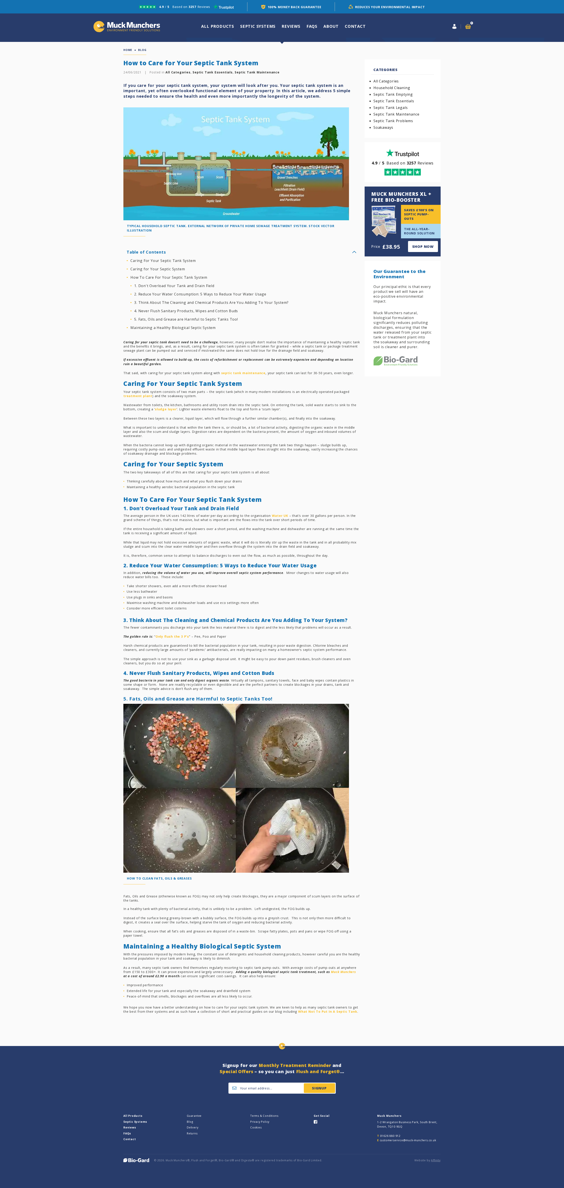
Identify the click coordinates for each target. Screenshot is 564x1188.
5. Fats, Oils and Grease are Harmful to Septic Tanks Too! (186, 319)
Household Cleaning (391, 87)
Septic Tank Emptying (393, 94)
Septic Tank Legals (390, 107)
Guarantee (194, 1116)
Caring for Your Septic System (157, 269)
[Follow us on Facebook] (315, 1122)
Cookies (256, 1127)
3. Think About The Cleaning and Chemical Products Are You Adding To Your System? (211, 302)
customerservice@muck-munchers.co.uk (408, 1140)
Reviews (291, 26)
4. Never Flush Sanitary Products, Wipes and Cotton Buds (186, 310)
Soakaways (383, 127)
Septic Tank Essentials (213, 72)
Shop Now (423, 246)
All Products (133, 1116)
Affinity (436, 1160)
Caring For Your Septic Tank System (163, 260)
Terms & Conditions (264, 1116)
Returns (192, 1133)
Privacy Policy (259, 1122)
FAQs (311, 26)
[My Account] (454, 26)
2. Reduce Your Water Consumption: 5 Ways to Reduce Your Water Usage (200, 294)
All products (217, 26)
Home (127, 50)
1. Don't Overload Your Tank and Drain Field (174, 285)
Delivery (192, 1127)
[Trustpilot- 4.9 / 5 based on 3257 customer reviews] (186, 6)
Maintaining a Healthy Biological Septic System (173, 327)
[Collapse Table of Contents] (354, 252)
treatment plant (137, 396)
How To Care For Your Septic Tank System (168, 277)
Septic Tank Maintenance (257, 72)
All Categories (177, 72)
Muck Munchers (343, 972)
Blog (190, 1122)
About (331, 26)
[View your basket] (468, 26)
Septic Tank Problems (393, 120)
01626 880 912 (390, 1136)
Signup (319, 1088)
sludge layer (166, 409)
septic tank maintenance (243, 373)
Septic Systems (257, 26)
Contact (355, 26)
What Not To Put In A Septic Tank (327, 1011)
